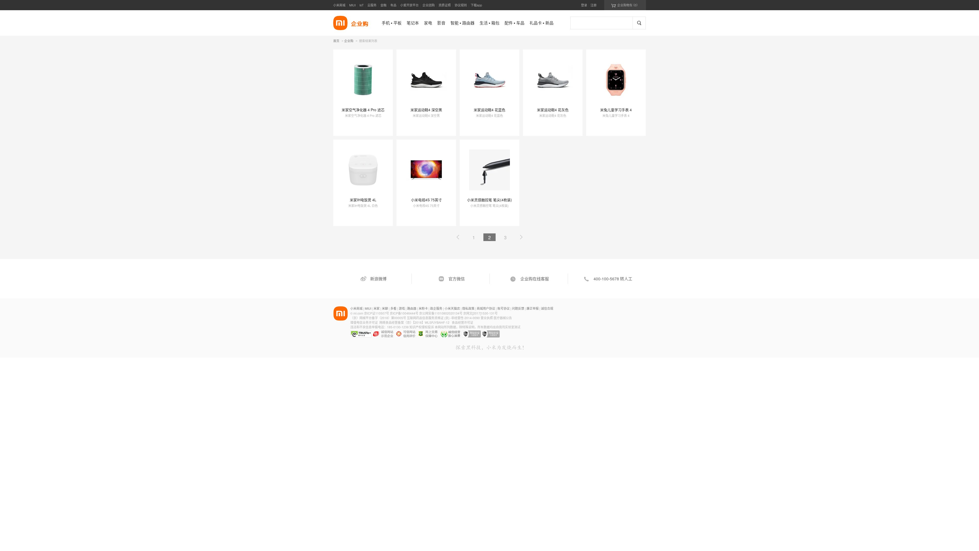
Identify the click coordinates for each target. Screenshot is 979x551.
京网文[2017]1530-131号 (480, 313)
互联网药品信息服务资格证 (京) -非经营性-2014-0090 (444, 318)
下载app (476, 5)
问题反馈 (518, 308)
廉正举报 (532, 308)
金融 (383, 5)
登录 (584, 5)
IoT (361, 5)
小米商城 (339, 5)
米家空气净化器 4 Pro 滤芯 (363, 109)
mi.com (358, 313)
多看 (393, 308)
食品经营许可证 (462, 322)
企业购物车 (625, 5)
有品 (393, 5)
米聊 (385, 308)
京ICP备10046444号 (404, 313)
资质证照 (445, 5)
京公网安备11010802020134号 (441, 313)
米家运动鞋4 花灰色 (553, 109)
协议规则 (461, 5)
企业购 (348, 41)
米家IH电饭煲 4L (363, 199)
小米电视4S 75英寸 (426, 199)
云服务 (372, 5)
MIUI (352, 5)
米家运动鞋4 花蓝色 (489, 109)
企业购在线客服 (534, 279)
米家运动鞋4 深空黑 (426, 109)
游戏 (402, 308)
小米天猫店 (452, 308)
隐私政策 (468, 308)
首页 (336, 41)
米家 (376, 308)
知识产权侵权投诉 (421, 327)
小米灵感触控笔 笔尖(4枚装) (489, 199)
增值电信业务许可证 (364, 322)
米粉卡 (423, 308)
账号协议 (503, 308)
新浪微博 (378, 279)
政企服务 (436, 308)
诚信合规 (547, 308)
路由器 (411, 308)
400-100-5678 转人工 (613, 279)
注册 (593, 5)
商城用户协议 (486, 308)
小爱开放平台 (409, 5)
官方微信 (456, 279)
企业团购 (428, 5)
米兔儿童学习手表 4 (616, 109)
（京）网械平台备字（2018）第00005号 (378, 318)
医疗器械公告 (503, 318)
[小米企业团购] (340, 23)
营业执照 (487, 318)
